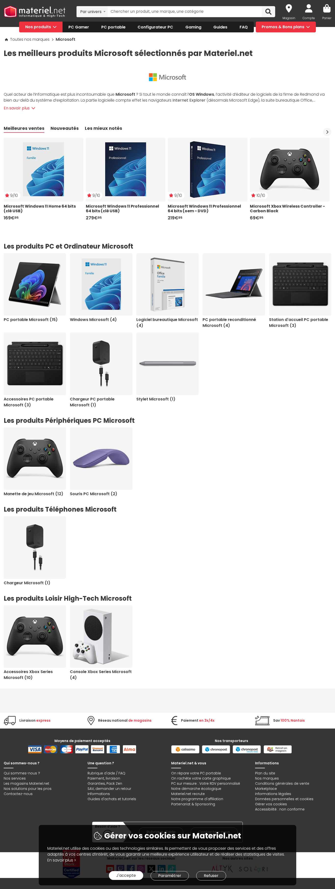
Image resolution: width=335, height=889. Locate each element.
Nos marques (267, 778)
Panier (326, 18)
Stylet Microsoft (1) (155, 399)
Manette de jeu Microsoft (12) (33, 494)
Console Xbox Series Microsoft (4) (101, 674)
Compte (309, 18)
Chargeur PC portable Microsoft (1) (92, 402)
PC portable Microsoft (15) (31, 319)
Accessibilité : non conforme (280, 809)
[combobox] (92, 11)
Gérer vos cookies (271, 804)
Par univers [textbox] (91, 11)
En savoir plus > (61, 860)
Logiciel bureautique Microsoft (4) (167, 322)
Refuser (211, 875)
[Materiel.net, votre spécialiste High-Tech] (34, 12)
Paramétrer (169, 875)
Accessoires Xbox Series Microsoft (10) (28, 674)
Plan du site (265, 773)
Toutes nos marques (30, 39)
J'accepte (126, 875)
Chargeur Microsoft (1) (27, 583)
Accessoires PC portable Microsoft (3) (28, 402)
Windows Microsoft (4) (93, 319)
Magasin (289, 18)
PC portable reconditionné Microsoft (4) (229, 322)
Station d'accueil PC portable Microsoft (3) (298, 322)
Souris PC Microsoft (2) (93, 494)
